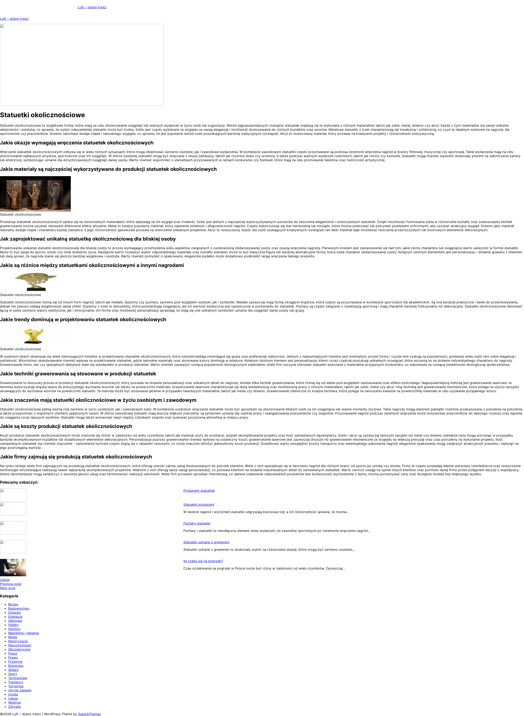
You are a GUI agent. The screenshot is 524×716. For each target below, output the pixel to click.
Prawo (13, 657)
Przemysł (15, 662)
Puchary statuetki (196, 523)
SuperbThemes (89, 714)
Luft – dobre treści (92, 7)
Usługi (5, 580)
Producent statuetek (199, 491)
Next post (7, 588)
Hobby (13, 625)
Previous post (10, 584)
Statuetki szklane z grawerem (206, 542)
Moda (12, 637)
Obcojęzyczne (19, 649)
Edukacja (15, 617)
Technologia (17, 678)
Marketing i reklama (23, 633)
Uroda (13, 694)
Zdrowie (14, 707)
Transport (15, 682)
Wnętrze (14, 702)
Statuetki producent (198, 504)
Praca (12, 653)
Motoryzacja (18, 641)
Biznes (13, 604)
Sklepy (13, 670)
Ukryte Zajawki (20, 690)
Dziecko (14, 612)
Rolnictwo (16, 666)
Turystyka (15, 686)
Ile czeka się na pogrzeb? (203, 561)
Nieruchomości (19, 645)
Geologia (15, 621)
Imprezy (14, 629)
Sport (12, 674)
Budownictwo (18, 608)
